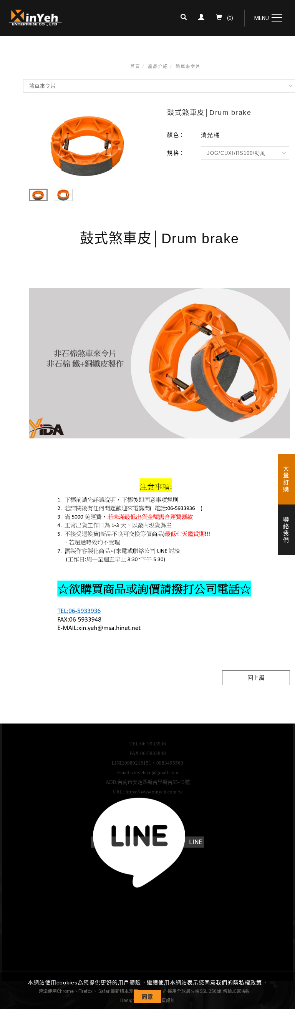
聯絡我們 (285, 530)
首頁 (135, 66)
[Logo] (36, 17)
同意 (147, 997)
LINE (195, 842)
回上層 (256, 677)
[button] (185, 18)
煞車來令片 (188, 66)
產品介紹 (158, 66)
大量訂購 (285, 479)
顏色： (176, 135)
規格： (176, 153)
